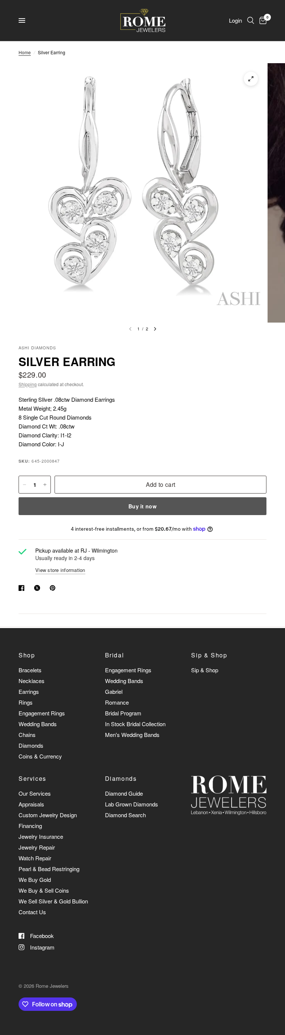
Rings (26, 702)
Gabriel (113, 691)
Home (25, 52)
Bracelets (30, 670)
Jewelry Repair (37, 847)
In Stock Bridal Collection (135, 724)
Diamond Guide (124, 793)
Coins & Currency (40, 756)
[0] (261, 20)
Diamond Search (125, 815)
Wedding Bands (38, 724)
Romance (117, 702)
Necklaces (32, 681)
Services (32, 779)
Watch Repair (35, 858)
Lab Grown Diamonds (131, 804)
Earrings (29, 691)
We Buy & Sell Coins (44, 890)
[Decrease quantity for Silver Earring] (24, 484)
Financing (30, 825)
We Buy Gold (35, 879)
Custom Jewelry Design (48, 815)
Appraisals (31, 804)
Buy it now (142, 506)
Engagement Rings (42, 713)
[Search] (251, 20)
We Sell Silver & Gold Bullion (53, 901)
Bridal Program (123, 713)
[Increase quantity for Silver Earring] (44, 484)
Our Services (35, 793)
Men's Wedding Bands (132, 734)
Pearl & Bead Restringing (49, 869)
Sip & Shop (209, 655)
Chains (27, 734)
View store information (60, 570)
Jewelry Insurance (41, 836)
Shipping (28, 384)
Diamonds (31, 745)
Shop (27, 655)
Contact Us (32, 912)
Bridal (114, 655)
